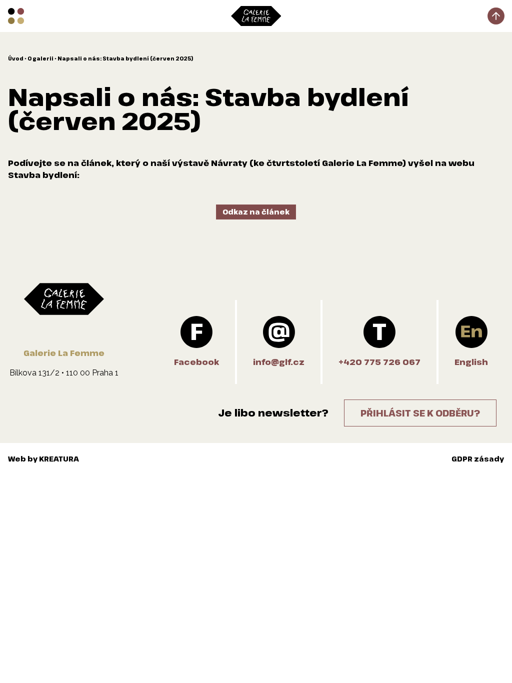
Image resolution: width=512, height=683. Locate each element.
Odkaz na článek (256, 211)
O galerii (41, 58)
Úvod (16, 58)
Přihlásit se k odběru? (420, 413)
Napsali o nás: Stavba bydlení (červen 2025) (125, 58)
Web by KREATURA (43, 459)
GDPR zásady (478, 459)
